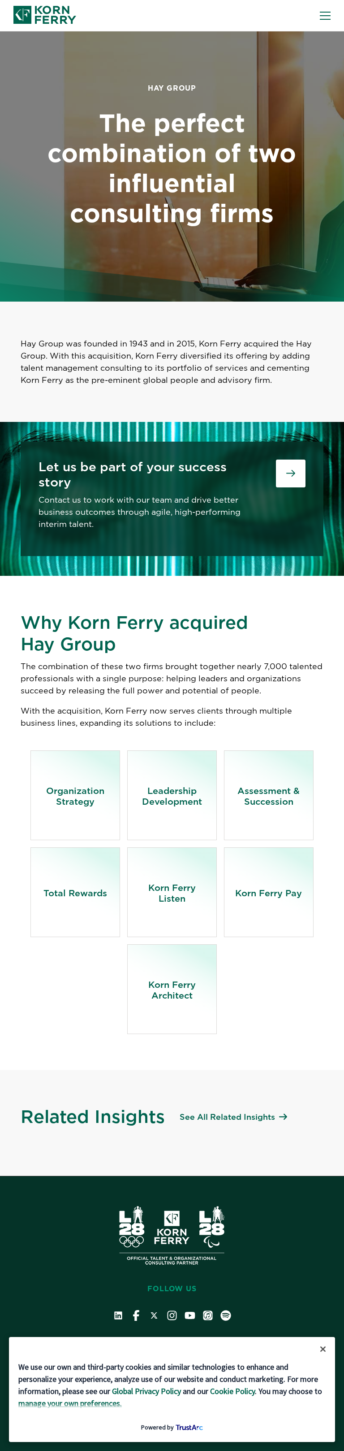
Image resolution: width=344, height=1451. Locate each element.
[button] (325, 15)
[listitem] (75, 795)
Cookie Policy (232, 1391)
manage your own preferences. (70, 1403)
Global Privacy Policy (146, 1391)
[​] (290, 473)
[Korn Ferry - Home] (44, 15)
